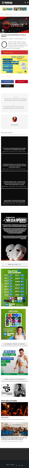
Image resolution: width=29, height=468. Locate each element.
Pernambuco (10, 435)
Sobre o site (12, 464)
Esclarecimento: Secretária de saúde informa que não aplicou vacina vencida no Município (15, 99)
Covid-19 (11, 38)
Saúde (13, 435)
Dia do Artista (4, 417)
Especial (3, 435)
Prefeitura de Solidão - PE (7, 76)
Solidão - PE (16, 435)
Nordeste (6, 435)
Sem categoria (4, 414)
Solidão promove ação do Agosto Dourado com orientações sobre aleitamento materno (14, 438)
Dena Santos (5, 38)
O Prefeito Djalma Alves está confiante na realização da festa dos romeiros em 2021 (13, 107)
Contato (7, 464)
